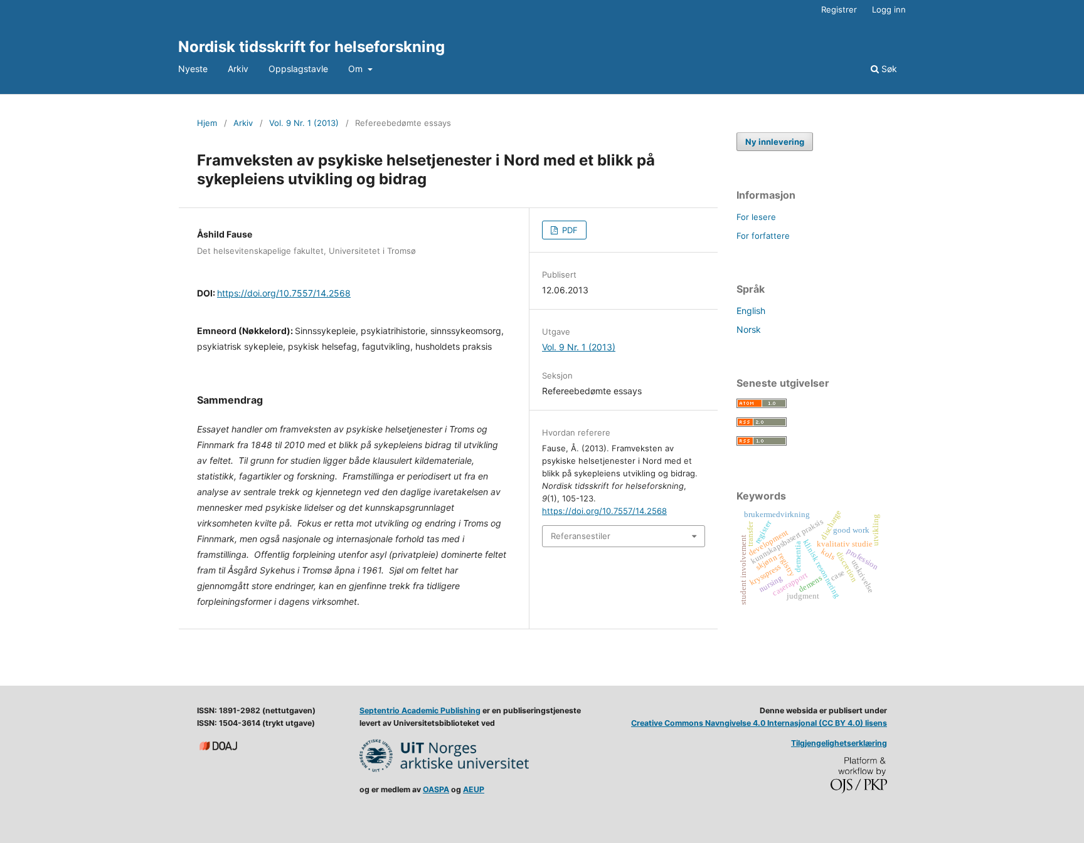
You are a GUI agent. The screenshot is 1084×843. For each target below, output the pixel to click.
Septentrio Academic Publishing (420, 710)
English (750, 310)
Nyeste (193, 68)
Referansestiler (580, 536)
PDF (569, 230)
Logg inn (889, 9)
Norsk (748, 329)
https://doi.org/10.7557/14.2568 (284, 293)
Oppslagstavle (298, 68)
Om (356, 68)
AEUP (473, 789)
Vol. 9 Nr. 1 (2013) (304, 123)
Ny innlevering (774, 142)
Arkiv (238, 68)
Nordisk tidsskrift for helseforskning (311, 47)
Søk (888, 68)
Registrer (839, 9)
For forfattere (763, 236)
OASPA (436, 789)
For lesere (756, 217)
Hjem (207, 123)
